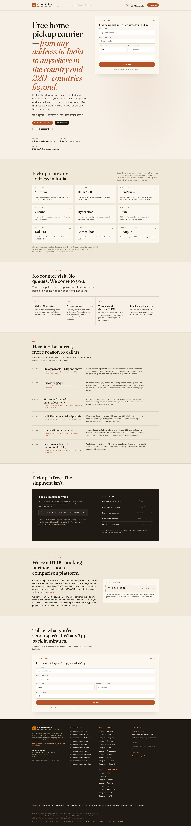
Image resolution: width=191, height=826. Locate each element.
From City (103, 45)
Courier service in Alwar (79, 751)
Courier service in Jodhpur (80, 738)
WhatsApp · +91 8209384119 (142, 734)
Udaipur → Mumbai (106, 731)
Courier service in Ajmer (79, 741)
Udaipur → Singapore (107, 789)
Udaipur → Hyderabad (107, 744)
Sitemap (121, 821)
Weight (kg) (104, 54)
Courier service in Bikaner (79, 748)
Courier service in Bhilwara (80, 757)
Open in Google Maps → (140, 756)
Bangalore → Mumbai (106, 761)
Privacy (102, 821)
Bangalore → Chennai (107, 764)
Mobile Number (105, 37)
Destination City (135, 45)
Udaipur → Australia (106, 783)
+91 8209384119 (138, 731)
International (70, 5)
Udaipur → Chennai (106, 741)
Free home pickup (77, 805)
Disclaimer (112, 821)
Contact (88, 5)
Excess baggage (91, 805)
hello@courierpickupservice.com (144, 738)
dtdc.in (51, 592)
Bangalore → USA (105, 793)
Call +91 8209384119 (42, 129)
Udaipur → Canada (106, 780)
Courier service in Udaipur (80, 731)
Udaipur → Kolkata (105, 754)
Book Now (127, 64)
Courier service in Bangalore (80, 764)
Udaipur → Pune (105, 748)
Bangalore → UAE (105, 796)
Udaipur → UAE (104, 786)
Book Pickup (153, 5)
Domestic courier (47, 805)
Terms (95, 821)
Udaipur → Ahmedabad (107, 751)
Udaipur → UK (104, 776)
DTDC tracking (140, 805)
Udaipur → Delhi (105, 734)
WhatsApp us (62, 123)
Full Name (103, 28)
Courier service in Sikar (78, 761)
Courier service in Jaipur (79, 734)
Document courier (127, 805)
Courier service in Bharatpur (80, 754)
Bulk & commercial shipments (108, 805)
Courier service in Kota (78, 744)
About (80, 5)
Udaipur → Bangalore (107, 738)
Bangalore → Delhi (105, 757)
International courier (62, 805)
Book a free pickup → (42, 123)
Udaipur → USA (104, 773)
